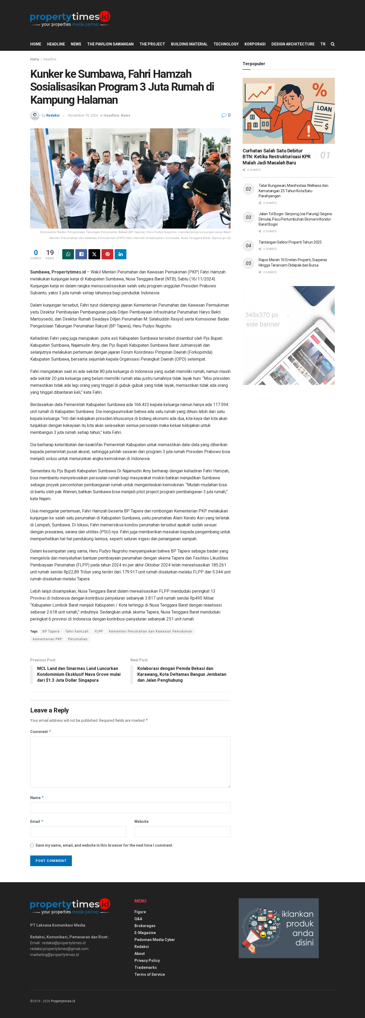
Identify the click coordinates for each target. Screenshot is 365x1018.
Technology (226, 44)
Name (37, 797)
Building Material (189, 44)
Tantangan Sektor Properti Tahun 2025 (290, 242)
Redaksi (53, 115)
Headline (56, 44)
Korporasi (255, 44)
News (76, 44)
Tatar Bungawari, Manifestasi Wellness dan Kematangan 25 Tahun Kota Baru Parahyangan (293, 190)
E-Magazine (145, 933)
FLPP (99, 631)
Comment (40, 731)
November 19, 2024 (83, 115)
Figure (140, 912)
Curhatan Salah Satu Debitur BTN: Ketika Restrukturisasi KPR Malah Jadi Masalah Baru (276, 156)
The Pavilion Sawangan (110, 44)
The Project (152, 44)
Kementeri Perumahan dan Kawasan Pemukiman (150, 631)
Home (35, 44)
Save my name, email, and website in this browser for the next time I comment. (104, 845)
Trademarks (145, 967)
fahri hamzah (77, 631)
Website (141, 821)
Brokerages (145, 926)
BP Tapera (51, 631)
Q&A (138, 919)
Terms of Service (149, 974)
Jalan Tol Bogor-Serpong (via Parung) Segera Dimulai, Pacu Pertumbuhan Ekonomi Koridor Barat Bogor (295, 219)
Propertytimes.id (63, 1001)
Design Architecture (292, 44)
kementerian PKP (47, 639)
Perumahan (78, 639)
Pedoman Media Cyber (154, 940)
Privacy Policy (147, 960)
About (139, 953)
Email (37, 821)
